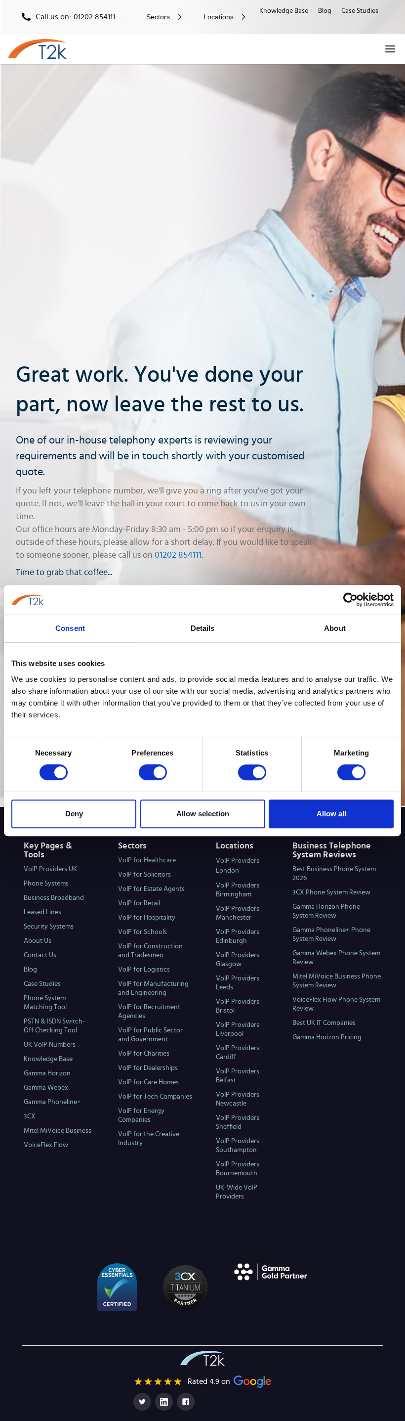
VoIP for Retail (139, 903)
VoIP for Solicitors (144, 874)
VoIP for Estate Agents (151, 889)
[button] (162, 17)
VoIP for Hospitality (146, 917)
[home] (37, 49)
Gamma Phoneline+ (52, 1102)
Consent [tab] (70, 628)
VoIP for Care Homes (148, 1082)
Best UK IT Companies (324, 1023)
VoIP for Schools (142, 932)
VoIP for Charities (143, 1053)
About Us (37, 940)
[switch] (153, 772)
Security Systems (49, 926)
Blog (324, 10)
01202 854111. (179, 555)
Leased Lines (42, 912)
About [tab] (335, 628)
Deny (74, 813)
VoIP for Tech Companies (155, 1096)
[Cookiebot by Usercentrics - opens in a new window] (350, 599)
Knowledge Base (283, 10)
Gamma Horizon (47, 1073)
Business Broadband (54, 897)
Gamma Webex (46, 1087)
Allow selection (202, 813)
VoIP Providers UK (50, 869)
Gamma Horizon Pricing (327, 1037)
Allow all (331, 813)
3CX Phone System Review (331, 892)
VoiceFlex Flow (46, 1145)
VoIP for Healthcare (147, 860)
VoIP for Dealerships (148, 1068)
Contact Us (40, 955)
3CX (30, 1116)
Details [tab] (203, 628)
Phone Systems (46, 883)
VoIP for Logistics (144, 969)
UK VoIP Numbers (50, 1044)
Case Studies (359, 10)
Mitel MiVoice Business (57, 1130)
